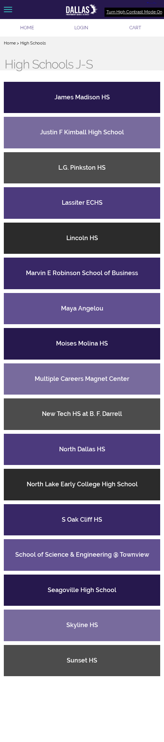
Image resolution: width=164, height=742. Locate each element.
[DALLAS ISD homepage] (82, 9)
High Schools (33, 43)
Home (10, 43)
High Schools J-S (49, 64)
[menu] (8, 9)
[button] (81, 28)
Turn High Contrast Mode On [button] (134, 12)
